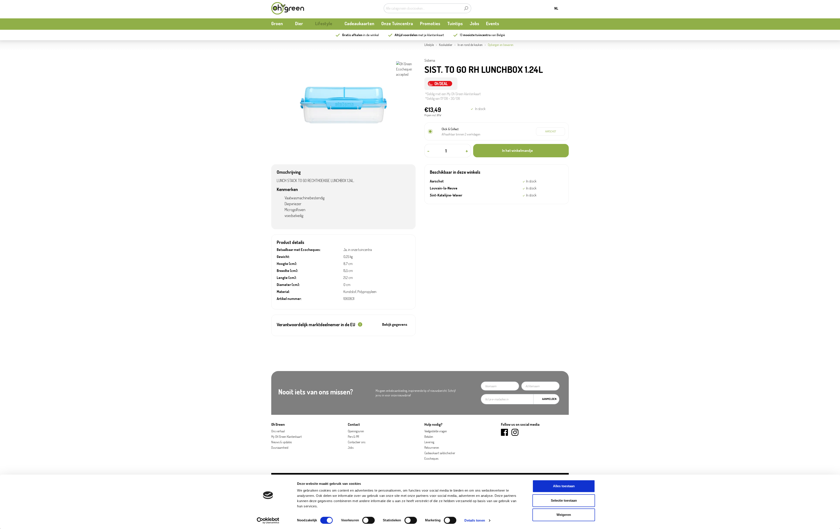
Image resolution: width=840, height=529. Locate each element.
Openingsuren (356, 431)
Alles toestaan (564, 486)
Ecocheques (431, 458)
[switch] (368, 520)
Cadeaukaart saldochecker (439, 453)
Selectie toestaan (564, 500)
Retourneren (431, 447)
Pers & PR (353, 436)
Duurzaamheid (279, 447)
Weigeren (563, 515)
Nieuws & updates (281, 442)
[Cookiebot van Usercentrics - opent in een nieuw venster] (268, 520)
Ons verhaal (278, 431)
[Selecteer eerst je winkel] (550, 131)
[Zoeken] (466, 8)
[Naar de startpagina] (287, 8)
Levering (429, 442)
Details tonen (474, 520)
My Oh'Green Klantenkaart (286, 436)
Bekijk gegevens (394, 324)
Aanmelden (549, 399)
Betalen (428, 436)
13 (475, 35)
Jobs (351, 447)
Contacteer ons (356, 442)
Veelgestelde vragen (435, 431)
